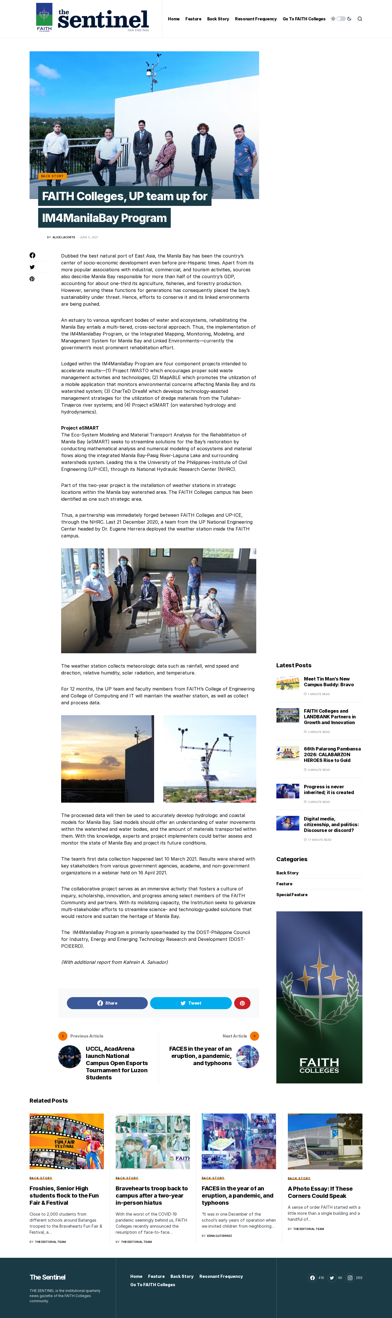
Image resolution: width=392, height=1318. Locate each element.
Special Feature (292, 894)
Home (136, 1276)
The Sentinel (47, 1277)
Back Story (52, 176)
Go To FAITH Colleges (152, 1284)
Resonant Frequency (221, 1276)
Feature (284, 883)
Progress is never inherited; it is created (329, 789)
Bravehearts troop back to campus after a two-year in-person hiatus (152, 1195)
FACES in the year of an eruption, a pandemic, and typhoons (237, 1195)
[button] (341, 18)
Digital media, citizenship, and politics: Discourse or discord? (331, 824)
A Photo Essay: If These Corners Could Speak (320, 1192)
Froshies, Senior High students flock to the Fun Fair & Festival (64, 1195)
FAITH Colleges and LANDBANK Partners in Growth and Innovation (330, 716)
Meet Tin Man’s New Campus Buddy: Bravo (329, 681)
